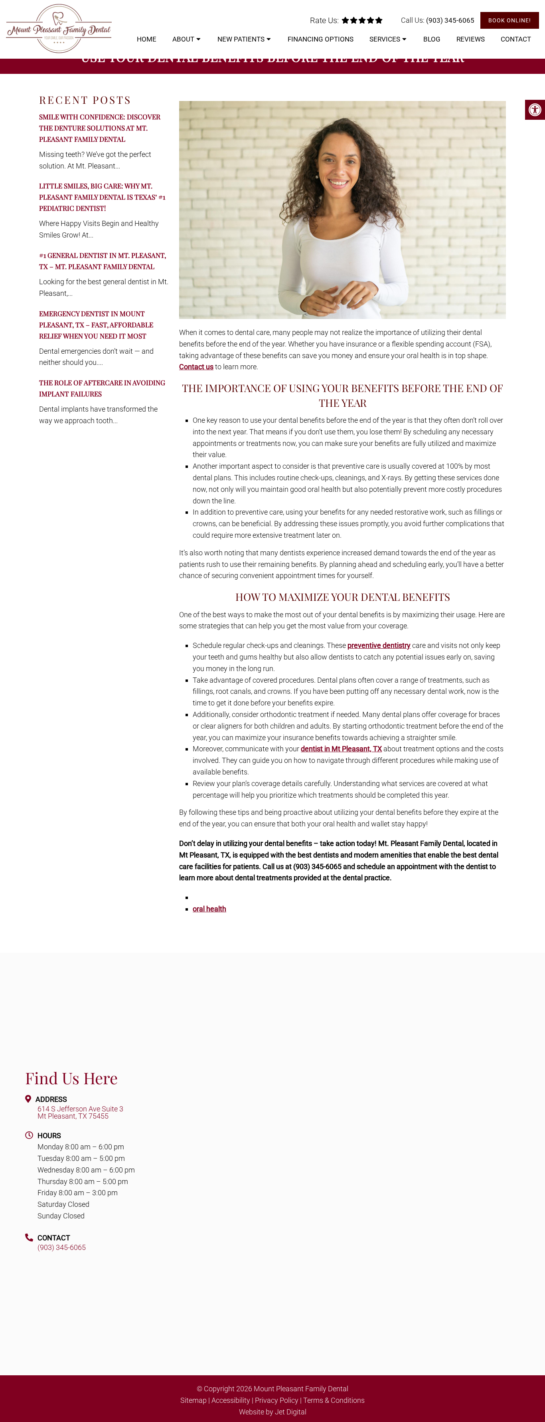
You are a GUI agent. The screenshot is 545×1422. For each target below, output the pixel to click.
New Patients (241, 39)
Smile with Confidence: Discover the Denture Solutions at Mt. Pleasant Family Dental (99, 127)
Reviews (470, 39)
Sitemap (193, 1400)
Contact (516, 39)
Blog (431, 39)
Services (384, 39)
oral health (209, 909)
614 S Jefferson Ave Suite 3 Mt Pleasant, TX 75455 (80, 1112)
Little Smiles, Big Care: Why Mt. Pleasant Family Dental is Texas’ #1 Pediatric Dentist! (102, 196)
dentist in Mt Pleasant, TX (341, 749)
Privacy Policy (276, 1400)
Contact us (196, 366)
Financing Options (320, 39)
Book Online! (509, 20)
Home (146, 39)
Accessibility (230, 1400)
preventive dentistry (379, 645)
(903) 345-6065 (450, 20)
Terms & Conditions (334, 1400)
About (183, 39)
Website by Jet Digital (272, 1411)
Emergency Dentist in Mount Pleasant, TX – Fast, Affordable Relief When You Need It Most (96, 324)
